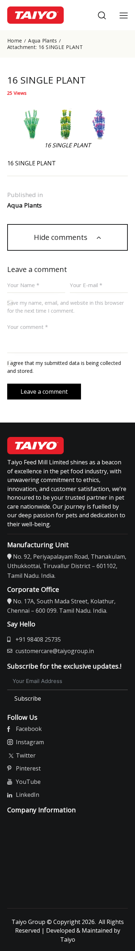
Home (14, 40)
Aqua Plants (42, 40)
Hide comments (61, 237)
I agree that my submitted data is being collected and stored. (64, 367)
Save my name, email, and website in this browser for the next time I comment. (65, 306)
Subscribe (27, 698)
